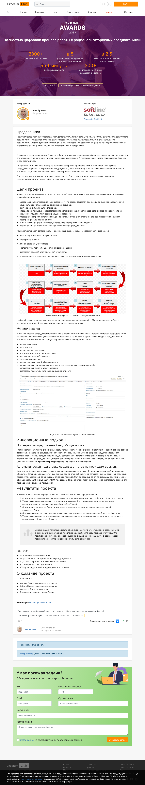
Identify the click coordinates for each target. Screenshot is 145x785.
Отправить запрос (118, 740)
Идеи (55, 12)
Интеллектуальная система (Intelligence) (80, 85)
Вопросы (39, 12)
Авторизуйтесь (27, 653)
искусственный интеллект (57, 615)
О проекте (91, 764)
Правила (90, 767)
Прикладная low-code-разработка (33, 611)
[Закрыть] (136, 774)
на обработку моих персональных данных (51, 740)
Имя (19, 686)
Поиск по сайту (127, 764)
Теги (9, 12)
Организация (65, 698)
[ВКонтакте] (117, 621)
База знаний (73, 12)
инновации (78, 615)
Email (19, 698)
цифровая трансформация (30, 615)
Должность (23, 710)
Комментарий (24, 721)
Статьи (23, 12)
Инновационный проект (40, 602)
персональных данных (31, 779)
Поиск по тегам (127, 767)
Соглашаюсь (27, 740)
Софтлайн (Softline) (93, 119)
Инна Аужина (30, 629)
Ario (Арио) (50, 85)
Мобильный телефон (69, 686)
